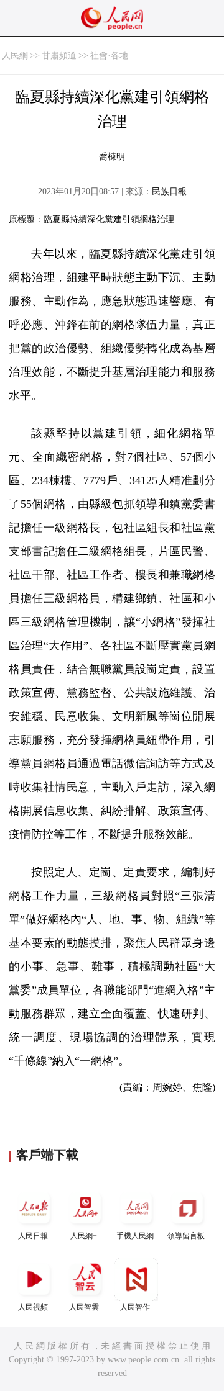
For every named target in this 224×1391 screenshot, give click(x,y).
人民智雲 (84, 1307)
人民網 (15, 55)
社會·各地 (109, 55)
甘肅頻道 (59, 55)
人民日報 (33, 1235)
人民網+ (83, 1235)
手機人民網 (135, 1235)
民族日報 (169, 191)
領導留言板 (186, 1235)
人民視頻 (33, 1307)
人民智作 (135, 1307)
